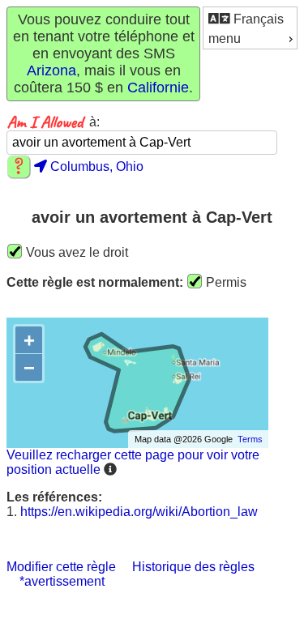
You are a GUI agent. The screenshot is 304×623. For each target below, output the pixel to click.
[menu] (250, 27)
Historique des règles (193, 567)
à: (94, 122)
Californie (158, 87)
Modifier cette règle (61, 567)
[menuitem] (250, 18)
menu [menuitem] (224, 38)
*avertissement (62, 581)
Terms (250, 439)
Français (257, 19)
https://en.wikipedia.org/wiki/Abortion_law (139, 511)
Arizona (51, 70)
